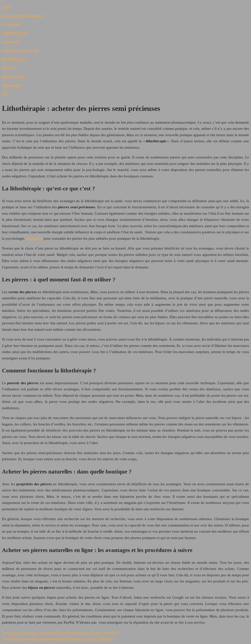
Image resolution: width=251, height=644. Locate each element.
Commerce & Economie (20, 50)
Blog (5, 94)
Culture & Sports (15, 33)
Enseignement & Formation (23, 15)
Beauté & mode (14, 59)
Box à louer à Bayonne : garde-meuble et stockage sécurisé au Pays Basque (60, 632)
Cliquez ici (34, 238)
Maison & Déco (14, 76)
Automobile (11, 41)
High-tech (9, 68)
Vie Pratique (11, 24)
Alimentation (12, 85)
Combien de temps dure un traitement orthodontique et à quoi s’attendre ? (58, 639)
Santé (6, 7)
